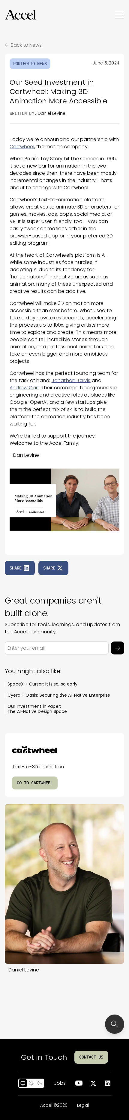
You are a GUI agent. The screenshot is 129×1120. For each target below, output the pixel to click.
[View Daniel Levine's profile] (64, 884)
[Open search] (114, 1024)
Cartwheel (22, 146)
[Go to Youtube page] (78, 1083)
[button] (20, 15)
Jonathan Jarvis (71, 380)
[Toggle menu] (119, 14)
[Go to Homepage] (20, 15)
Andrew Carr (24, 387)
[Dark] (40, 1083)
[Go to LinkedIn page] (107, 1083)
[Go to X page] (93, 1083)
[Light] (31, 1083)
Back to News (26, 45)
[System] (23, 1083)
